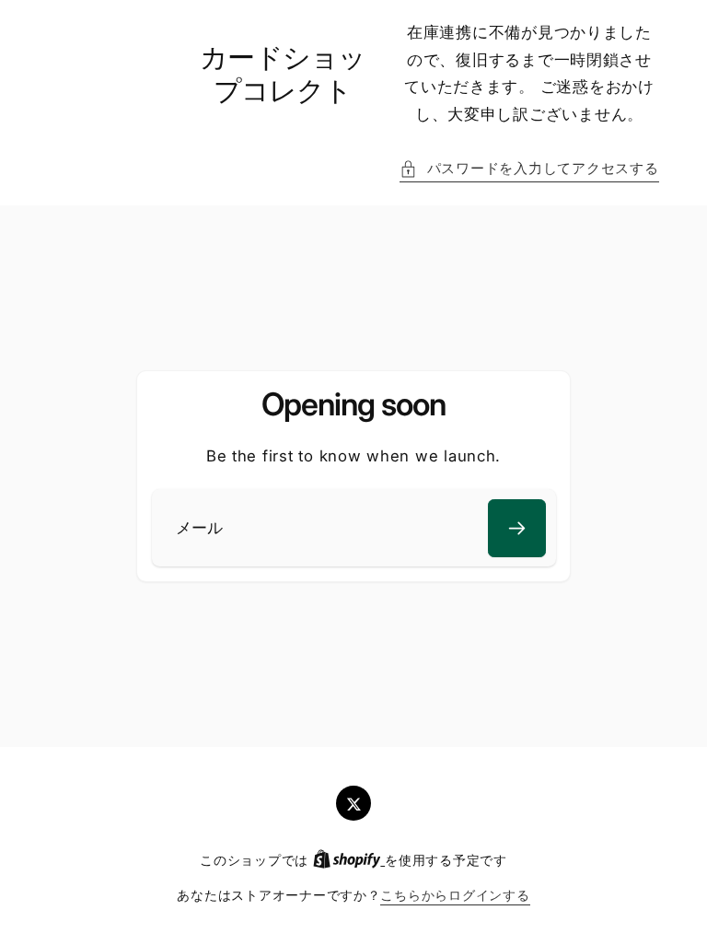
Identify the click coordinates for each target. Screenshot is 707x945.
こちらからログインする (454, 895)
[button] (529, 169)
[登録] (517, 528)
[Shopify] (349, 860)
